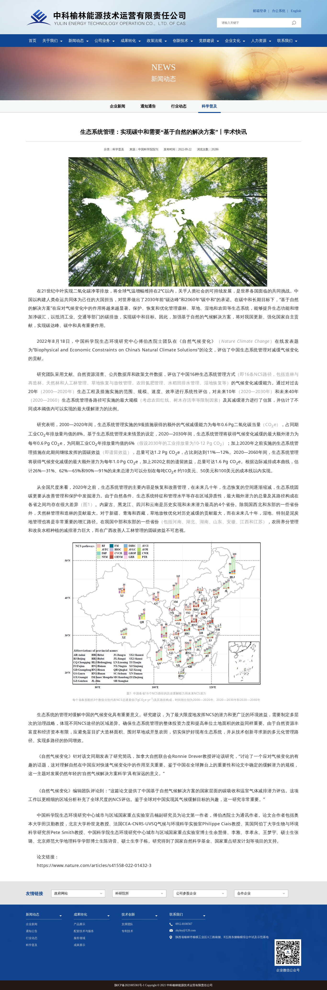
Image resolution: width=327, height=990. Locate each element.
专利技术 (127, 931)
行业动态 (178, 106)
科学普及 (209, 106)
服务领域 (79, 938)
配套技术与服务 (84, 931)
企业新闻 (117, 106)
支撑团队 (127, 924)
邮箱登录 (259, 11)
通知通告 (148, 106)
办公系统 (278, 11)
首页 (32, 41)
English (296, 11)
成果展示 (79, 945)
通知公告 (31, 931)
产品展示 (79, 924)
